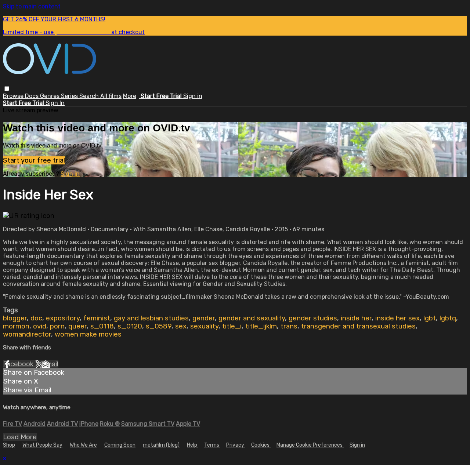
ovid (39, 326)
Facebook (19, 364)
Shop (9, 445)
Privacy (235, 445)
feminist (96, 318)
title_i (232, 326)
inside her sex (397, 318)
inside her (356, 318)
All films (111, 95)
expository (63, 318)
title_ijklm (261, 326)
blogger (15, 318)
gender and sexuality (251, 318)
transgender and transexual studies (358, 326)
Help (192, 445)
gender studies (313, 318)
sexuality (204, 326)
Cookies (261, 445)
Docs (32, 95)
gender (203, 318)
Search (89, 95)
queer (77, 326)
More (129, 95)
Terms (212, 445)
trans (289, 326)
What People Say (42, 445)
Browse (14, 95)
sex (181, 326)
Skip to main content (32, 6)
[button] (6, 88)
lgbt (429, 318)
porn (57, 326)
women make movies (88, 334)
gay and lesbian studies (151, 318)
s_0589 (158, 326)
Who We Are (83, 445)
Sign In (55, 102)
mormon (16, 326)
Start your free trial (34, 160)
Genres (50, 95)
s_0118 (102, 326)
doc (36, 318)
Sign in (192, 95)
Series (70, 95)
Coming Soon (119, 445)
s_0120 (130, 326)
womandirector (27, 334)
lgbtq (448, 318)
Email (49, 364)
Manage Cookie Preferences (310, 445)
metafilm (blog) (161, 445)
